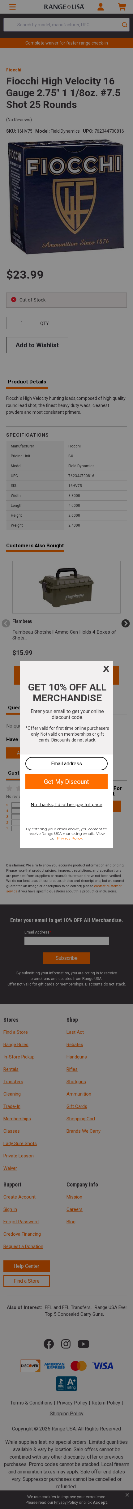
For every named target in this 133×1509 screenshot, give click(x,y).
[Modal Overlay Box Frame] (66, 754)
